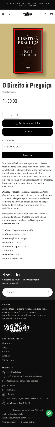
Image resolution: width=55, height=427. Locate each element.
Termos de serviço (10, 422)
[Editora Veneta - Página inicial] (17, 327)
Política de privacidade (12, 414)
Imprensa (10, 385)
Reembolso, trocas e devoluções (16, 418)
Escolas (6, 356)
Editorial (10, 394)
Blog (4, 347)
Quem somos (8, 343)
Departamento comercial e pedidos (22, 381)
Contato (6, 351)
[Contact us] (49, 413)
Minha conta (8, 360)
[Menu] (3, 14)
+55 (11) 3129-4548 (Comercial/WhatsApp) (24, 376)
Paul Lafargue (9, 92)
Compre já (27, 131)
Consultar (27, 155)
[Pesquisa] (9, 14)
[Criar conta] (48, 292)
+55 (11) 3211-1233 (13, 372)
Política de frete (28, 422)
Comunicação (12, 390)
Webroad (39, 410)
